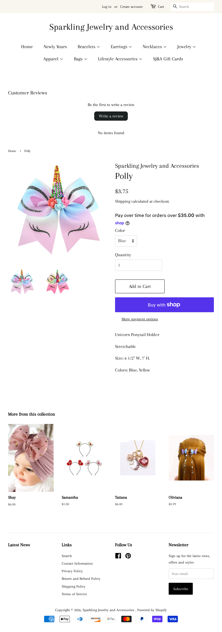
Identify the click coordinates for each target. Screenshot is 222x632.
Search (67, 556)
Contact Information (77, 563)
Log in (107, 7)
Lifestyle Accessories (118, 58)
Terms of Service (74, 594)
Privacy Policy (72, 571)
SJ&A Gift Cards (168, 58)
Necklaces (153, 46)
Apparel (51, 58)
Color (120, 230)
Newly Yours (55, 46)
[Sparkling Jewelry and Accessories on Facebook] (118, 557)
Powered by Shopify (152, 610)
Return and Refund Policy (81, 578)
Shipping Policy (74, 586)
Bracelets (87, 46)
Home (27, 46)
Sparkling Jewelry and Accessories (111, 27)
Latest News (19, 544)
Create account (131, 7)
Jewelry (184, 46)
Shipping (122, 201)
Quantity (123, 254)
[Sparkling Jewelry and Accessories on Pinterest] (128, 557)
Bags (79, 58)
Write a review (111, 116)
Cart (161, 7)
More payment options (140, 319)
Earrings (120, 46)
